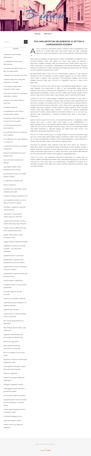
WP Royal (52, 444)
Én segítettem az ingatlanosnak (13, 181)
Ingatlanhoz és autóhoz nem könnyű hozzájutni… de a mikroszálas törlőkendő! (15, 248)
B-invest (45, 14)
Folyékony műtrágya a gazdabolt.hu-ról (15, 196)
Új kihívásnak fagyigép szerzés (13, 416)
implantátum (54, 73)
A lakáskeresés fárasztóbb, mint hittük (15, 75)
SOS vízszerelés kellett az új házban (15, 395)
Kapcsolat (48, 34)
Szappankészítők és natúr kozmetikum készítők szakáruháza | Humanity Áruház (15, 402)
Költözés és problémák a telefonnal (14, 298)
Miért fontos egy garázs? (11, 341)
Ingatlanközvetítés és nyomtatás (14, 255)
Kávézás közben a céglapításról (13, 280)
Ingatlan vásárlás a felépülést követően (16, 242)
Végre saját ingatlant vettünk (12, 420)
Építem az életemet (10, 185)
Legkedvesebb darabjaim (11, 309)
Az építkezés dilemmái (10, 107)
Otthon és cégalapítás (10, 373)
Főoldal (37, 34)
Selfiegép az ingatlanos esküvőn (13, 384)
